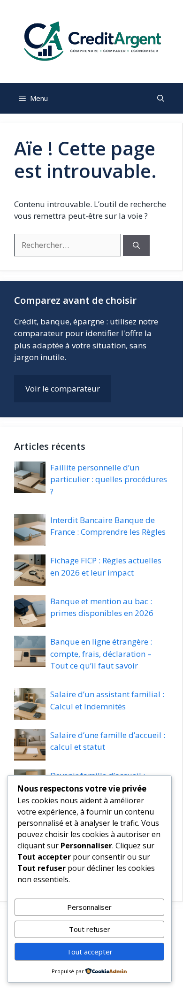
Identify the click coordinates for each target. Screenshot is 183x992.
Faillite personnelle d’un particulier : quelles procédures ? (108, 479)
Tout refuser (89, 929)
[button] (161, 98)
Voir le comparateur (62, 388)
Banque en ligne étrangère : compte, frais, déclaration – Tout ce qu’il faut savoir (101, 653)
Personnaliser (89, 907)
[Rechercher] (136, 245)
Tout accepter (90, 951)
